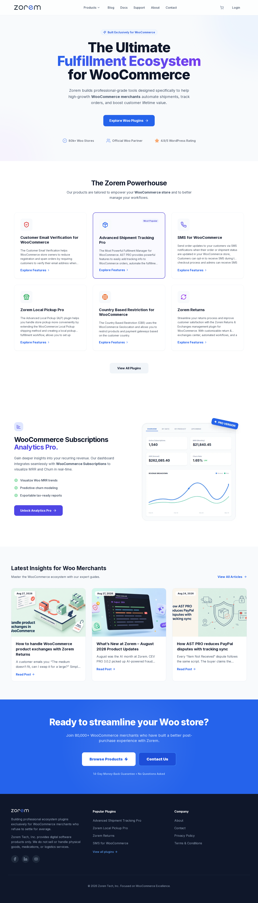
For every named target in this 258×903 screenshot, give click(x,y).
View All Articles (230, 577)
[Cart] (222, 7)
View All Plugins (129, 368)
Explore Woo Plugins (126, 121)
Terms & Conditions (188, 843)
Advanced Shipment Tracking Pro (117, 820)
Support (139, 7)
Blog (111, 7)
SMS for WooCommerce (110, 843)
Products (90, 7)
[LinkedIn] (25, 859)
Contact (171, 7)
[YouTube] (36, 859)
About (155, 7)
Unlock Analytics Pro (35, 510)
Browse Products (106, 759)
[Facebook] (15, 859)
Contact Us (157, 759)
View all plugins (103, 851)
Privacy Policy (184, 835)
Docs (123, 7)
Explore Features (33, 270)
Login (236, 7)
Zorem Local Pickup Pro (110, 828)
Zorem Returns (103, 835)
